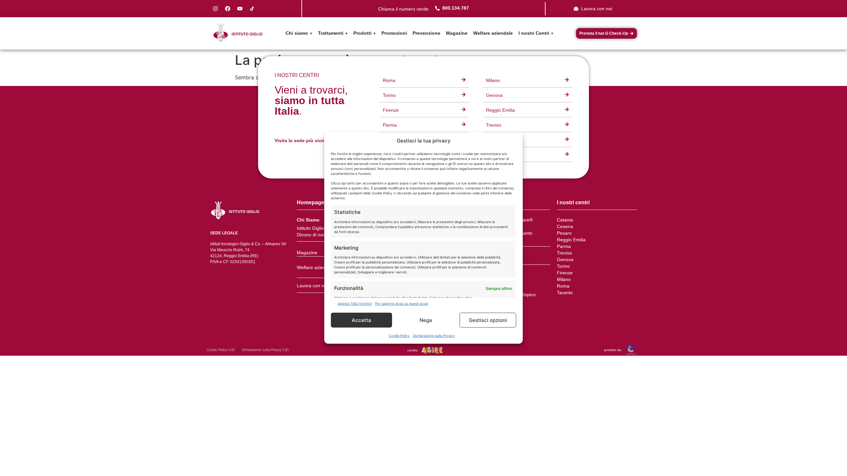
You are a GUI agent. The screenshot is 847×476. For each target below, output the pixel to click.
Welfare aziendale (315, 267)
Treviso (564, 253)
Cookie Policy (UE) (221, 350)
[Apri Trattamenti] (346, 33)
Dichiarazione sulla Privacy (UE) (265, 350)
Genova (565, 259)
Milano (564, 279)
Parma (564, 246)
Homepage (310, 202)
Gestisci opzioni (488, 320)
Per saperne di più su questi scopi (401, 303)
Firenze (565, 272)
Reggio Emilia (571, 239)
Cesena (565, 226)
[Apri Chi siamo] (311, 33)
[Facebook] (227, 8)
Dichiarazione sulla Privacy (434, 335)
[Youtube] (240, 8)
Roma (563, 286)
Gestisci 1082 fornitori (354, 303)
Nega (426, 320)
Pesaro (564, 233)
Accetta (361, 320)
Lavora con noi (312, 285)
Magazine (307, 252)
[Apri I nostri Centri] (552, 33)
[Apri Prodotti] (374, 33)
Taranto (565, 292)
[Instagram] (215, 8)
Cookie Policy (399, 335)
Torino (563, 266)
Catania (565, 219)
